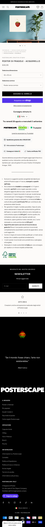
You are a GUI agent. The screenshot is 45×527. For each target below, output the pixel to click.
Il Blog (4, 433)
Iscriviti (35, 286)
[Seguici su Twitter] (9, 502)
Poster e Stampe (8, 405)
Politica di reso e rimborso (11, 465)
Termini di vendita (8, 472)
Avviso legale (6, 468)
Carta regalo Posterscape (10, 419)
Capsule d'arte (7, 429)
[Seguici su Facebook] (3, 502)
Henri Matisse (7, 437)
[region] (22, 302)
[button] (12, 524)
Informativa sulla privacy (10, 476)
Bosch (4, 440)
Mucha (4, 444)
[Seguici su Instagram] (15, 502)
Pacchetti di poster (8, 416)
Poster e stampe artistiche (19, 50)
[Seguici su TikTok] (26, 502)
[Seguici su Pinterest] (20, 502)
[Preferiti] (38, 7)
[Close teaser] (23, 520)
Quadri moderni (7, 412)
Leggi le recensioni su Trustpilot (22, 133)
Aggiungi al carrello (22, 94)
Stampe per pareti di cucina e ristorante (15, 51)
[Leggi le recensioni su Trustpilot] (22, 128)
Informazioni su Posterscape (12, 454)
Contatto (5, 457)
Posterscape (5, 50)
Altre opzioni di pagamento (22, 106)
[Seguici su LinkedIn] (32, 502)
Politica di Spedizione (9, 461)
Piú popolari (6, 408)
